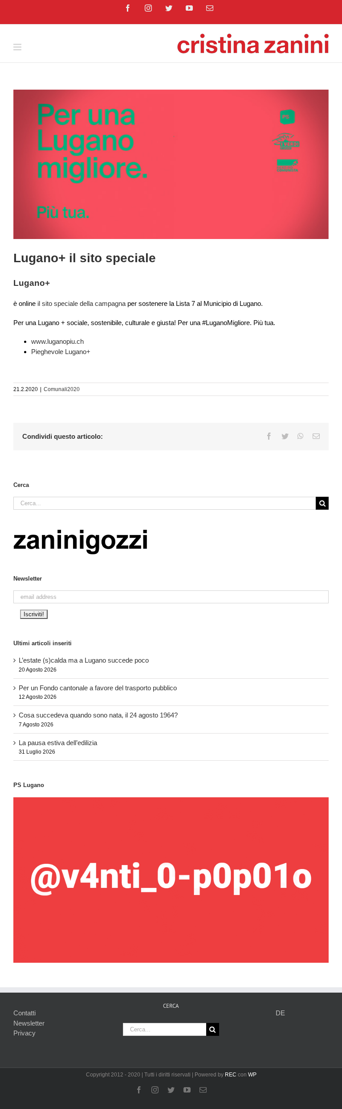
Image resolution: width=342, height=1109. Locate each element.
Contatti (24, 1013)
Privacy (24, 1033)
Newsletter (29, 1023)
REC (230, 1075)
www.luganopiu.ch (57, 341)
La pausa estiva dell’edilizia (58, 742)
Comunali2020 (62, 389)
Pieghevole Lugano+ (60, 351)
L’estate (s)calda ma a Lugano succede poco (84, 660)
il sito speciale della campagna (81, 303)
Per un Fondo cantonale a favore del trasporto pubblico (98, 688)
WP (252, 1075)
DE (280, 1013)
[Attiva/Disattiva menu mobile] (18, 47)
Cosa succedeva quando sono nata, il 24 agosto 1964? (98, 715)
